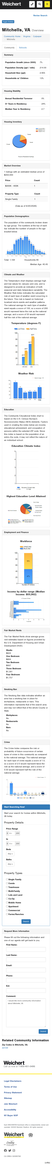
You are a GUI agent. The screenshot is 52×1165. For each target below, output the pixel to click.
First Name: (11, 944)
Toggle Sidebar (8, 22)
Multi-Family (14, 891)
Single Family (14, 879)
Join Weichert (10, 1104)
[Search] (39, 4)
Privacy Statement (13, 1092)
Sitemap (8, 1098)
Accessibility (10, 1109)
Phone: (9, 975)
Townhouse (13, 887)
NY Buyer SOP (11, 1115)
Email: (9, 965)
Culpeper (37, 36)
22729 (5, 1048)
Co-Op (11, 898)
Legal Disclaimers (12, 1081)
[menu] (47, 4)
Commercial (14, 910)
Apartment (13, 906)
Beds (8, 849)
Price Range (12, 828)
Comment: (11, 996)
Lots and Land (15, 895)
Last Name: (11, 955)
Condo (11, 883)
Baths (9, 859)
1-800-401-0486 (26, 1066)
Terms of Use (10, 1086)
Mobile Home (14, 902)
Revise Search (40, 15)
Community (9, 47)
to (7, 839)
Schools (23, 47)
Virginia (26, 36)
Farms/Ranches (16, 914)
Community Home (12, 36)
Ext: (8, 986)
